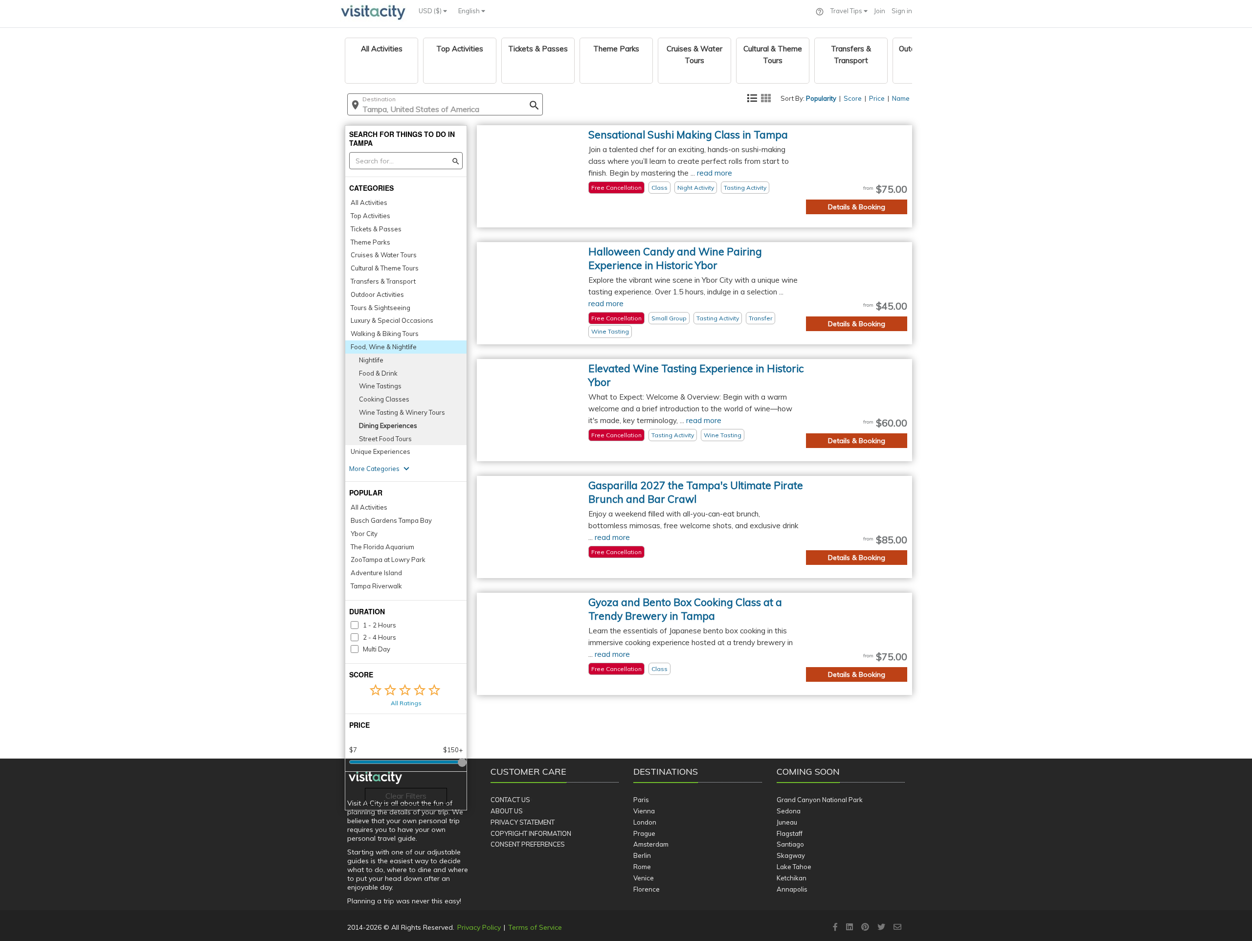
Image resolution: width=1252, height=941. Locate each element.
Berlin (642, 855)
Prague (644, 833)
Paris (641, 800)
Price (877, 98)
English (469, 11)
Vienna (644, 811)
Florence (646, 889)
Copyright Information (531, 833)
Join (879, 11)
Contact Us (510, 800)
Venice (643, 878)
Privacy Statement (523, 822)
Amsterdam (651, 844)
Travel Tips (847, 11)
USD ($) (431, 11)
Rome (642, 867)
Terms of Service (535, 927)
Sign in (902, 11)
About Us (507, 811)
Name (901, 98)
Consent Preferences (528, 844)
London (644, 822)
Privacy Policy (479, 927)
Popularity (821, 98)
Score (853, 98)
